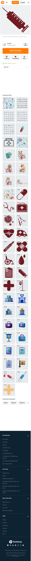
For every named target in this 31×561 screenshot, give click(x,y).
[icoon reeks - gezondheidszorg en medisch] (9, 115)
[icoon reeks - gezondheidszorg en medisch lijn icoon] (9, 128)
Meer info (6, 66)
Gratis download (15, 51)
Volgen (25, 45)
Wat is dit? (14, 63)
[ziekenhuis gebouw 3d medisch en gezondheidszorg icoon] (9, 493)
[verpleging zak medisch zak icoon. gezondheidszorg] (9, 180)
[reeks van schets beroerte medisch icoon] (9, 141)
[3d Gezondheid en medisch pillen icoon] (9, 206)
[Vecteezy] (2, 2)
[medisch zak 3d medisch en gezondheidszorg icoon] (9, 545)
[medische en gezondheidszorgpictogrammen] (9, 441)
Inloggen (23, 2)
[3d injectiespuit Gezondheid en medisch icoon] (9, 167)
